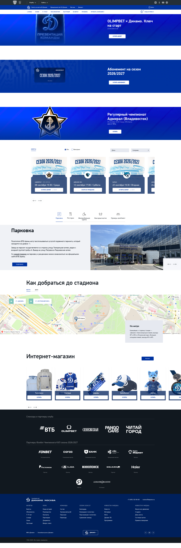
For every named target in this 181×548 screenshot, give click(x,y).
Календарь (82, 509)
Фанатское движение (142, 509)
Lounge (29, 12)
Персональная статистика (87, 515)
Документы (46, 520)
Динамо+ (80, 7)
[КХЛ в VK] (155, 2)
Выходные (77, 149)
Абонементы (30, 512)
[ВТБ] (47, 429)
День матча (139, 515)
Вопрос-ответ (47, 523)
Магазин (72, 7)
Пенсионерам (55, 12)
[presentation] (65, 150)
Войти (152, 7)
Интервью (107, 512)
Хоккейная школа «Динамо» (45, 532)
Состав (62, 509)
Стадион (137, 512)
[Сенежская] (90, 429)
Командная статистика (86, 512)
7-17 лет (44, 12)
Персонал (63, 515)
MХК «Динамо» (30, 532)
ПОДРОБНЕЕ (19, 264)
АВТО (36, 290)
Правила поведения (141, 520)
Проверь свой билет (97, 12)
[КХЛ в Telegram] (167, 2)
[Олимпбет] (68, 429)
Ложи (37, 12)
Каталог (147, 358)
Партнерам (46, 517)
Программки (108, 520)
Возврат (75, 12)
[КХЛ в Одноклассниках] (159, 2)
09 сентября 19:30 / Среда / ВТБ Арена (119, 122)
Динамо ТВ (107, 517)
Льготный (66, 12)
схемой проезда (20, 254)
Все (68, 149)
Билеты (28, 509)
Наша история (47, 509)
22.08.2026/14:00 (112, 29)
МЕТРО (28, 290)
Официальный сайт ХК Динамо (58, 7)
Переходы (63, 517)
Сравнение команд (85, 517)
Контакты (46, 515)
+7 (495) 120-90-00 (134, 499)
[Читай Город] (133, 429)
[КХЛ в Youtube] (163, 2)
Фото (106, 515)
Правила (85, 12)
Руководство (47, 512)
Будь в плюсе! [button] (149, 12)
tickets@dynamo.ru (149, 499)
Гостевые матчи (140, 517)
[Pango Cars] (112, 429)
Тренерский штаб (65, 512)
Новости (107, 509)
